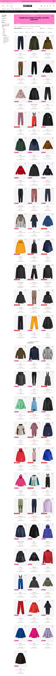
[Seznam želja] (50, 6)
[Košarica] (53, 6)
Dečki (18, 26)
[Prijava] (44, 6)
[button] (42, 28)
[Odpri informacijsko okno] (53, 1)
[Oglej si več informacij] (20, 58)
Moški (7, 5)
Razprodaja (31, 26)
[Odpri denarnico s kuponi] (41, 6)
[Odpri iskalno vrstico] (39, 9)
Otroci (11, 5)
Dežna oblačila (37, 26)
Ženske (3, 5)
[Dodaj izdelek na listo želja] (25, 36)
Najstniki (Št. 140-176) (24, 26)
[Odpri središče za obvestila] (47, 6)
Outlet (4, 3)
